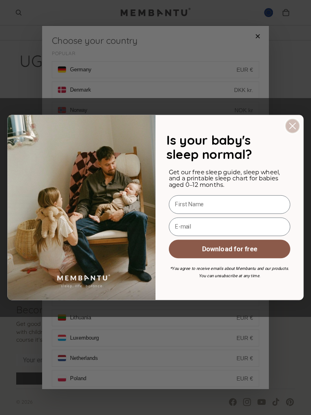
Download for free (229, 248)
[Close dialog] (292, 126)
